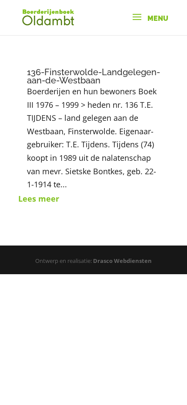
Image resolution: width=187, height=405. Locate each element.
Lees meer (38, 198)
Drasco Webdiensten (122, 261)
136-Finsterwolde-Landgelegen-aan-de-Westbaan (93, 76)
